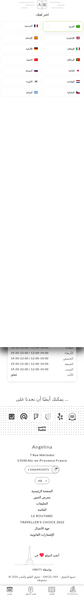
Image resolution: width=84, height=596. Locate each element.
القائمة (42, 509)
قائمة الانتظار (30, 594)
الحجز (9, 594)
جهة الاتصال (42, 528)
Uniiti (37, 569)
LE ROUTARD (42, 516)
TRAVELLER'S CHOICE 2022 (42, 522)
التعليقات (42, 503)
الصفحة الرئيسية (42, 491)
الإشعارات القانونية (42, 534)
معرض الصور (42, 497)
